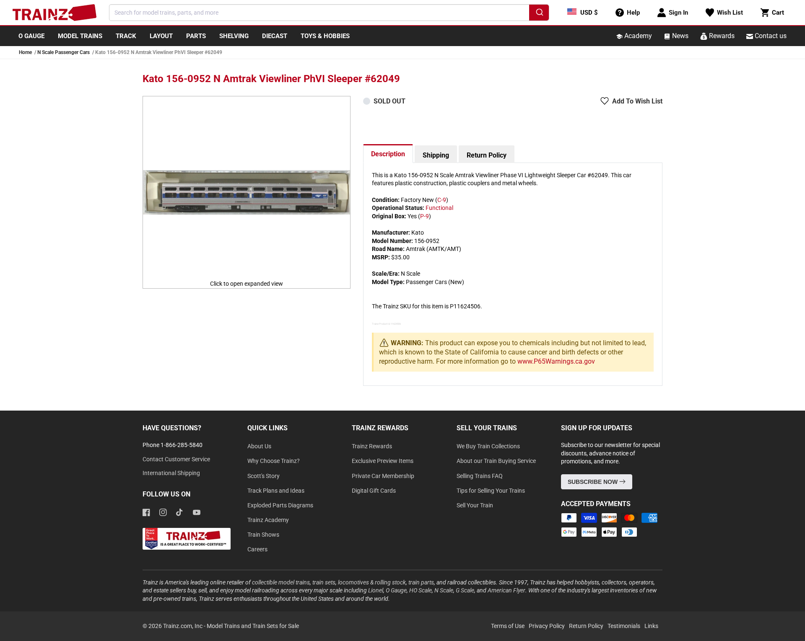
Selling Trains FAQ (480, 476)
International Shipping (171, 473)
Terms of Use (508, 626)
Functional (439, 207)
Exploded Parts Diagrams (280, 505)
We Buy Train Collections (488, 446)
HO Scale (420, 590)
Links (651, 626)
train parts (421, 582)
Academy (637, 36)
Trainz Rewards (372, 446)
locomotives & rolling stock (372, 582)
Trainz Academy (268, 520)
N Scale (443, 590)
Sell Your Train (475, 505)
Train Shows (263, 534)
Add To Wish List (637, 101)
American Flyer (506, 590)
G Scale (465, 590)
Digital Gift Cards (374, 490)
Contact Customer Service (176, 459)
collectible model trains (281, 582)
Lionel (375, 590)
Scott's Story (263, 476)
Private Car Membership (383, 476)
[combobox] (329, 12)
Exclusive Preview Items (382, 460)
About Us (259, 446)
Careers (257, 549)
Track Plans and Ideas (275, 490)
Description (388, 154)
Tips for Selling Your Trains (491, 490)
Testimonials (624, 626)
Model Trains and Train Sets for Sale (253, 626)
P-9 (424, 216)
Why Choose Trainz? (273, 460)
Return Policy (486, 155)
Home (25, 52)
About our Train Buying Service (496, 460)
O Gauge (396, 590)
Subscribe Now (593, 481)
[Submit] (539, 14)
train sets (323, 582)
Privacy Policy (547, 626)
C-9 (441, 199)
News (679, 36)
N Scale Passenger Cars (63, 52)
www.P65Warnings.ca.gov (556, 361)
